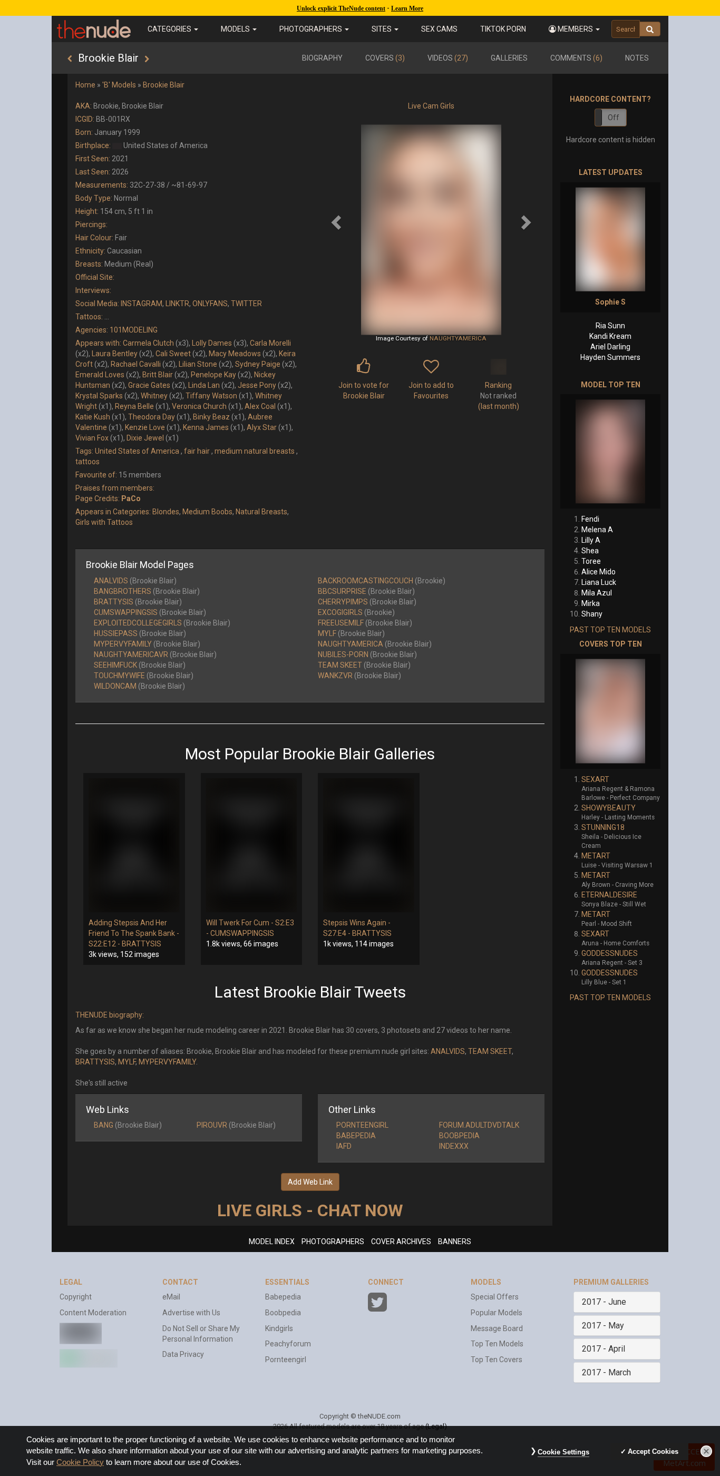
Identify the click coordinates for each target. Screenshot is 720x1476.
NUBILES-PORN (343, 654)
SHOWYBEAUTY (608, 808)
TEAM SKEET (340, 665)
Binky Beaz (211, 417)
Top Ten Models (497, 1344)
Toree (591, 561)
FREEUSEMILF (341, 623)
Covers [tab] (385, 58)
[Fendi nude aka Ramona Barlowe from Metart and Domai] (610, 451)
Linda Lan (204, 385)
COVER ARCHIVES (401, 1241)
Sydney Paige (257, 364)
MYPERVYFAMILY (123, 644)
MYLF (327, 633)
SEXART (595, 779)
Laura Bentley (115, 353)
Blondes (165, 511)
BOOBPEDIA (459, 1135)
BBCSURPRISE (342, 591)
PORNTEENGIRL (362, 1125)
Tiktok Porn (503, 29)
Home (85, 85)
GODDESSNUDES (609, 953)
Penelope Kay (213, 374)
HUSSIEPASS (116, 633)
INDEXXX (454, 1146)
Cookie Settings (563, 1452)
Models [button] (236, 29)
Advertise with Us (191, 1312)
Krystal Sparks (99, 396)
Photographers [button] (311, 29)
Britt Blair (157, 374)
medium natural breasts (255, 451)
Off (613, 117)
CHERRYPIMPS (343, 602)
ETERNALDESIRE (609, 895)
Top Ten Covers (496, 1359)
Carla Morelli (270, 343)
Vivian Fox (92, 438)
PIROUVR (212, 1125)
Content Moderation (93, 1312)
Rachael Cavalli (136, 364)
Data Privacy (183, 1354)
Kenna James (206, 427)
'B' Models (119, 85)
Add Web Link (310, 1182)
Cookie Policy (80, 1462)
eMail (171, 1297)
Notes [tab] (637, 58)
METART (595, 856)
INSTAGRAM (141, 303)
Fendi (590, 519)
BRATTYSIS (113, 602)
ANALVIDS (111, 580)
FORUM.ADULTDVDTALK (479, 1125)
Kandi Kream (610, 336)
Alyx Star (262, 427)
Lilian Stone (198, 364)
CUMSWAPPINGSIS (126, 612)
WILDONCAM (115, 686)
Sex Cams (439, 29)
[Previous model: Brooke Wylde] (69, 59)
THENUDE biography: (109, 1015)
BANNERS (454, 1241)
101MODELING (134, 330)
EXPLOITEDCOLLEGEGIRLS (138, 623)
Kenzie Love (145, 427)
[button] (574, 29)
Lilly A (590, 540)
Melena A (597, 529)
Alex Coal (260, 406)
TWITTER (246, 303)
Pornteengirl (285, 1359)
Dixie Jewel (145, 438)
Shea (590, 550)
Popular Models (496, 1312)
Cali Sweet (173, 353)
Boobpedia (283, 1312)
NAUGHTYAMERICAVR (131, 654)
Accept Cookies (653, 1451)
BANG (103, 1125)
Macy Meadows (235, 353)
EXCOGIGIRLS (340, 612)
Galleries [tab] (509, 58)
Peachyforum (288, 1344)
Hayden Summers (610, 357)
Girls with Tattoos (104, 522)
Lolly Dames (212, 343)
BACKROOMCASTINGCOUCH (365, 580)
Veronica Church (199, 406)
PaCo (131, 498)
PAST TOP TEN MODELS (610, 629)
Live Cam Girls (431, 106)
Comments (576, 58)
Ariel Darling (610, 347)
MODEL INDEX (272, 1241)
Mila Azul (596, 593)
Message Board (497, 1328)
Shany (591, 614)
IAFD (344, 1146)
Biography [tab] (322, 58)
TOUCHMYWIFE (119, 675)
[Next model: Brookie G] (146, 59)
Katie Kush (92, 417)
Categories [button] (170, 29)
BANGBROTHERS (122, 591)
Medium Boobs (207, 511)
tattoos (87, 461)
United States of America (137, 451)
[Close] (706, 1451)
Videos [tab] (447, 58)
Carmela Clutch (148, 343)
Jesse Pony (257, 385)
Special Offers (495, 1297)
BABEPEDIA (356, 1135)
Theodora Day (151, 417)
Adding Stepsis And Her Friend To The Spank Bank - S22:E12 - (134, 933)
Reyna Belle (134, 406)
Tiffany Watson (211, 396)
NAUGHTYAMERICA (458, 338)
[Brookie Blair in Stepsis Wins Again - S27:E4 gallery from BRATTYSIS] (368, 845)
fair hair (197, 451)
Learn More (407, 8)
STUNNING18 (603, 827)
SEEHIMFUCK (115, 665)
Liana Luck (598, 582)
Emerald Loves (99, 374)
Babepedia (283, 1297)
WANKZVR (335, 675)
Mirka (590, 603)
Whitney (154, 396)
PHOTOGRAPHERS (332, 1241)
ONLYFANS (210, 303)
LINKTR (177, 303)
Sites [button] (382, 29)
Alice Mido (598, 572)
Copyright (76, 1297)
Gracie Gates (149, 385)
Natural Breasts (261, 511)
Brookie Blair (163, 85)
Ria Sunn (610, 325)
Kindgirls (279, 1328)
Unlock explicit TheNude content (341, 8)
